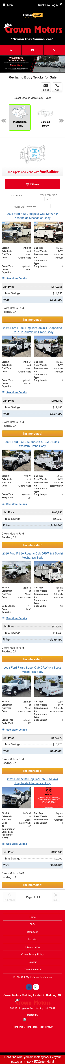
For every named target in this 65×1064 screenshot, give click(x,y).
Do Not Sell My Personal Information (32, 977)
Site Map (32, 939)
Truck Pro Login (32, 969)
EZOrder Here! (44, 1061)
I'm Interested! (32, 319)
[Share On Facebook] (29, 987)
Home (32, 917)
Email (46, 89)
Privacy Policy (32, 947)
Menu (10, 5)
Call (57, 89)
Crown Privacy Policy (32, 954)
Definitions (32, 931)
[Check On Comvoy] (36, 987)
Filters (34, 184)
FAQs (33, 924)
